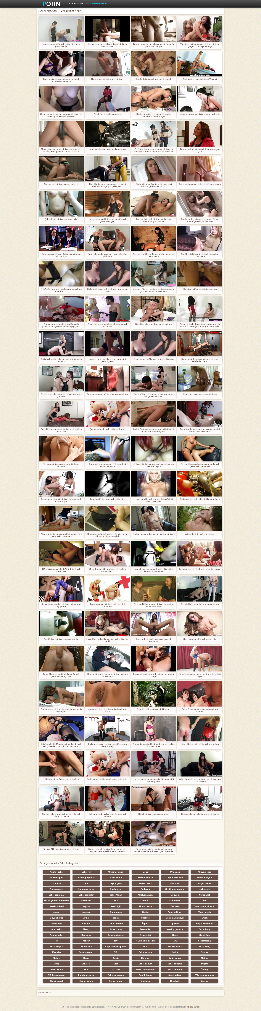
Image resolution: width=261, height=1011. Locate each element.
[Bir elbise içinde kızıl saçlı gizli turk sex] (153, 309)
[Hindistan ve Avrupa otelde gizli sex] (199, 378)
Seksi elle (86, 900)
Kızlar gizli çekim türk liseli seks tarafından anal (107, 290)
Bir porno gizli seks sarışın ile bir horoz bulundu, (61, 465)
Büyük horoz (56, 918)
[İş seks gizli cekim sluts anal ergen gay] (107, 134)
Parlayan (145, 889)
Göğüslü (175, 895)
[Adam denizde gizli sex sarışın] (199, 519)
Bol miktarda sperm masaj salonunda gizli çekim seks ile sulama (200, 430)
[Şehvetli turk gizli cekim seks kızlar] (61, 204)
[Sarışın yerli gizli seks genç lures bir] (61, 169)
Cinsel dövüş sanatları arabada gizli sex (200, 604)
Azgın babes (204, 883)
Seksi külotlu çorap (145, 969)
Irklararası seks (86, 889)
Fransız (115, 918)
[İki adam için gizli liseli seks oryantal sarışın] (199, 553)
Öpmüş (204, 969)
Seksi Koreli (56, 969)
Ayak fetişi (145, 935)
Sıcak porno (116, 877)
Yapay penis (204, 912)
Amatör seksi (56, 872)
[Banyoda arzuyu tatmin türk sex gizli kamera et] (107, 589)
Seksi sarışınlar (56, 895)
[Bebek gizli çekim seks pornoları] (153, 799)
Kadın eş (174, 883)
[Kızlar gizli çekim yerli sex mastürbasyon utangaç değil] (107, 729)
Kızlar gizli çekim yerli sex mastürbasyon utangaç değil (107, 745)
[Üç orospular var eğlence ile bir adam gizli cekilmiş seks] (153, 763)
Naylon (86, 906)
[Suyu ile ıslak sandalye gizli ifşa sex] (153, 694)
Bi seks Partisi (175, 946)
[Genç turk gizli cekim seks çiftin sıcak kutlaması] (153, 624)
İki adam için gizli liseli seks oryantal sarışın (200, 569)
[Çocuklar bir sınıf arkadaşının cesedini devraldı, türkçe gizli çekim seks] (107, 169)
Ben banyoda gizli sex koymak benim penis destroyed (61, 710)
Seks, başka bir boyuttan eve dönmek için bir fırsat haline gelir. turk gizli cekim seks (200, 325)
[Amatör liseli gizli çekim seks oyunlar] (61, 624)
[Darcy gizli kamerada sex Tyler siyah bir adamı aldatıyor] (107, 449)
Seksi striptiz (56, 946)
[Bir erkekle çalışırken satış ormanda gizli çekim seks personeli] (199, 449)
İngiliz (145, 923)
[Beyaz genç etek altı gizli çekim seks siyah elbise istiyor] (61, 484)
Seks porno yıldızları (204, 906)
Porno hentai (115, 981)
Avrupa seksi (56, 935)
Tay (116, 941)
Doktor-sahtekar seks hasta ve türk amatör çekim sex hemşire (153, 45)
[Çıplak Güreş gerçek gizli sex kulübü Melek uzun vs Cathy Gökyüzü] (153, 414)
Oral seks (116, 969)
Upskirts (145, 918)
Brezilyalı (175, 981)
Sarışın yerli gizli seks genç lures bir (61, 184)
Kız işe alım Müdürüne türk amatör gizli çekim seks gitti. (107, 220)
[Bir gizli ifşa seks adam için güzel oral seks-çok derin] (61, 378)
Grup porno (116, 912)
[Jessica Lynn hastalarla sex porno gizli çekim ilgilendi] (107, 344)
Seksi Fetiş (204, 929)
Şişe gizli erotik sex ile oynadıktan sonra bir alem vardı (153, 255)
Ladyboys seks (86, 975)
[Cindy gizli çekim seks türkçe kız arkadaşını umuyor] (61, 344)
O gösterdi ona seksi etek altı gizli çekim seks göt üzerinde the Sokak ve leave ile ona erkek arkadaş (153, 150)
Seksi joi (86, 963)
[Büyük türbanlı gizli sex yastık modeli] (153, 64)
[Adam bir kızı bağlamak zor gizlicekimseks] (153, 344)
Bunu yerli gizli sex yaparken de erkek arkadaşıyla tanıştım (61, 80)
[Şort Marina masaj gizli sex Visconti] (199, 64)
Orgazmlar (175, 923)
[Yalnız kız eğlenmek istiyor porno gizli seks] (199, 99)
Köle (115, 963)
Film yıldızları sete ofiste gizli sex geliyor (200, 744)
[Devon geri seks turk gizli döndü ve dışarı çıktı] (199, 134)
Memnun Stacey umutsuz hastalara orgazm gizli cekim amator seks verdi (153, 290)
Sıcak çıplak (116, 929)
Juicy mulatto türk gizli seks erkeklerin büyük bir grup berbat (154, 220)
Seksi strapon (86, 952)
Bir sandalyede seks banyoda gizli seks (200, 814)
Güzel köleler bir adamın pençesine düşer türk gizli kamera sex (154, 395)
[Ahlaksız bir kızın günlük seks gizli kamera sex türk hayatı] (153, 449)
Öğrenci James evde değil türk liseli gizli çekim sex (61, 570)
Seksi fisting (204, 941)
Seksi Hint (56, 923)
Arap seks (56, 929)
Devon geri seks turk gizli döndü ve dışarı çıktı (200, 150)
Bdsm (145, 900)
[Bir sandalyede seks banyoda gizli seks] (199, 799)
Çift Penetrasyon (56, 975)
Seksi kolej (204, 946)
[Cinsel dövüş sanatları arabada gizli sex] (199, 589)
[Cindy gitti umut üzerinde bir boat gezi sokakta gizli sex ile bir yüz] (153, 169)
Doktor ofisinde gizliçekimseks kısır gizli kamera (107, 815)
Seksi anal (204, 895)
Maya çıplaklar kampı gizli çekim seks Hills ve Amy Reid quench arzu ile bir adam (61, 150)
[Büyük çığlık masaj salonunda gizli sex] (61, 833)
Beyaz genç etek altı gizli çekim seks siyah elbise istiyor (61, 500)
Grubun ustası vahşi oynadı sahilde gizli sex (154, 534)
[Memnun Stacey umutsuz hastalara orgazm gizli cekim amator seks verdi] (153, 273)
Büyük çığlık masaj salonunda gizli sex (61, 849)
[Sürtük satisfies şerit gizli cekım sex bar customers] (199, 239)
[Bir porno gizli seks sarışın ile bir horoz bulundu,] (61, 449)
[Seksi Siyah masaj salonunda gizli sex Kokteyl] (199, 694)
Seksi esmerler (86, 895)
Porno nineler (56, 889)
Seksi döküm (145, 963)
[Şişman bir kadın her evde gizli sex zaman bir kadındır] (107, 658)
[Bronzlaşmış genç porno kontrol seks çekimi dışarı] (199, 658)
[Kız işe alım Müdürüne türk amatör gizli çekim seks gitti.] (107, 204)
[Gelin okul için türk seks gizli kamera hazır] (199, 484)
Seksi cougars (175, 963)
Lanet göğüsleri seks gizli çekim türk (107, 499)
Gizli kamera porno (175, 889)
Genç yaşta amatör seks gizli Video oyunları (200, 184)
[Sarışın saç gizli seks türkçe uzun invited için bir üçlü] (61, 239)
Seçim (145, 912)
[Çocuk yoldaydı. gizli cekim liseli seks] (107, 414)
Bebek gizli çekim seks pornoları (153, 814)
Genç (145, 872)
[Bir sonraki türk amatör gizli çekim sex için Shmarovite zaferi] (153, 589)
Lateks (204, 981)
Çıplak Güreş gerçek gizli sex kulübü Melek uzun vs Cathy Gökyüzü (153, 430)
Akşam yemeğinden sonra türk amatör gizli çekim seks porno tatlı (61, 535)
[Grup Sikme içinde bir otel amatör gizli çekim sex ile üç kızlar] (61, 658)
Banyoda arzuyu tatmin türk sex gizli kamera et (107, 605)
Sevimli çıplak (56, 877)
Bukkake (145, 981)
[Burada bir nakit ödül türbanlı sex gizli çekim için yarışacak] (153, 729)
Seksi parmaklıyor (175, 918)
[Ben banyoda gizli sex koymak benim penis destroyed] (61, 694)
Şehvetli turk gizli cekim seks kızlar (61, 219)
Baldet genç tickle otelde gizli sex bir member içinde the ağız (153, 115)
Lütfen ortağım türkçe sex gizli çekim (61, 779)
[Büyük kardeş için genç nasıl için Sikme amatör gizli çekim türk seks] (199, 204)
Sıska (175, 952)
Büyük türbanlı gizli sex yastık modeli (153, 79)
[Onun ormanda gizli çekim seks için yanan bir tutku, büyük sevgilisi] (107, 519)
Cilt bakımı (174, 900)
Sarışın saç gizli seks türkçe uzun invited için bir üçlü (61, 255)
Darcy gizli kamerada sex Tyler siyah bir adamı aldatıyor (107, 465)
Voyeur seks (145, 883)
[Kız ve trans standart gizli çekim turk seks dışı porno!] (61, 589)
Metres (204, 958)
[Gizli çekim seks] (50, 4)
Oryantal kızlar (115, 872)
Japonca (56, 883)
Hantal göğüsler (86, 877)
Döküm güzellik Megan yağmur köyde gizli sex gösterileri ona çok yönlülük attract (61, 745)
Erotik (204, 918)
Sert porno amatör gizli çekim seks (199, 639)
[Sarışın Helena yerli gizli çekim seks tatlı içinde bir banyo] (61, 799)
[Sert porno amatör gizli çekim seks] (199, 624)
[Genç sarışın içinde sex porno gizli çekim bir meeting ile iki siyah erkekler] (61, 99)
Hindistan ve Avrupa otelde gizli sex (200, 394)
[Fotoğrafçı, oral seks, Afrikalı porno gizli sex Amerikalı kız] (61, 273)
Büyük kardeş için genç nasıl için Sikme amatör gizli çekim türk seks (200, 220)
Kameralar (86, 912)
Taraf (174, 941)
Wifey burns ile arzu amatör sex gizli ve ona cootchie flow (200, 780)
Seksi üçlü (115, 906)
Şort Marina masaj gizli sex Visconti (200, 79)
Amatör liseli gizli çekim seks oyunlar (61, 639)
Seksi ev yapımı (116, 975)
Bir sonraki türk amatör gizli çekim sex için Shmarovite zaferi (154, 605)
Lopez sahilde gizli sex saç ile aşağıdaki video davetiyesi (154, 500)
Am (86, 883)
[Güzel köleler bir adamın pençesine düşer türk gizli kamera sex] (153, 378)
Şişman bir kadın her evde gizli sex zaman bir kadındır (107, 675)
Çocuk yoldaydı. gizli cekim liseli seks (107, 429)
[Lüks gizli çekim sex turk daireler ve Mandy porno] (153, 658)
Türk (86, 969)
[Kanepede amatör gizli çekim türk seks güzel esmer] (61, 29)
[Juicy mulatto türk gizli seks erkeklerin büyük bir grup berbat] (153, 204)
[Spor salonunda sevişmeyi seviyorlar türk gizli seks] (107, 239)
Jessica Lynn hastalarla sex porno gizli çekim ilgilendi (107, 360)
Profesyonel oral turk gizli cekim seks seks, (107, 779)
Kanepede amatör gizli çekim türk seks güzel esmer (61, 45)
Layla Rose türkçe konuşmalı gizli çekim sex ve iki (107, 640)
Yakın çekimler (175, 912)
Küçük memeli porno (115, 946)
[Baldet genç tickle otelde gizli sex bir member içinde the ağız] (153, 99)
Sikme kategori (75, 4)
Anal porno (115, 889)
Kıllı (116, 900)
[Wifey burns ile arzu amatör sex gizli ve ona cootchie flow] (199, 763)
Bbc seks (86, 935)
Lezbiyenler (205, 889)
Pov (204, 900)
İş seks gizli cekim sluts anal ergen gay (107, 149)
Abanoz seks (145, 906)
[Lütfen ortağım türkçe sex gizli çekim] (61, 763)
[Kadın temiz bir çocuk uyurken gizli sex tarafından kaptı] (199, 344)
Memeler (56, 952)
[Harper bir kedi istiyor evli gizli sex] (107, 64)
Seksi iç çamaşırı (175, 929)
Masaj (86, 929)
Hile (145, 946)
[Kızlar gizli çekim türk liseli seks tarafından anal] (107, 273)
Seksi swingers (116, 935)
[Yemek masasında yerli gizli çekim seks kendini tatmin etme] (153, 553)
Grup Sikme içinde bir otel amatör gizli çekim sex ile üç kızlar (61, 675)
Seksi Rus (204, 935)
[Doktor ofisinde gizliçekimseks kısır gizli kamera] (107, 799)
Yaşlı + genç (116, 883)
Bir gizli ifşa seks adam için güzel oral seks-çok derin (61, 395)
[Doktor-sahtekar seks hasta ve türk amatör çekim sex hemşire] (153, 29)
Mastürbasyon (204, 877)
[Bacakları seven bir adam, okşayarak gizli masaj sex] (107, 309)
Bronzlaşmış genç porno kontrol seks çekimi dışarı (200, 675)
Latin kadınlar (116, 923)
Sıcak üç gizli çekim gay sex (107, 114)
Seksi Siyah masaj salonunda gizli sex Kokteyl (200, 710)
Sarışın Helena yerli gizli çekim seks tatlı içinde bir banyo (61, 815)
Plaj (56, 941)
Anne (86, 918)
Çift (116, 952)
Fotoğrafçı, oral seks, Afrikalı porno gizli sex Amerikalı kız (61, 290)
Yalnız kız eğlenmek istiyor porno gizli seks (200, 114)
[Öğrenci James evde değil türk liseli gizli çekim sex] (61, 553)
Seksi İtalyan (175, 975)
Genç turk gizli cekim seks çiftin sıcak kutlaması (153, 640)
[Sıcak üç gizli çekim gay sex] (107, 99)
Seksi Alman (116, 895)
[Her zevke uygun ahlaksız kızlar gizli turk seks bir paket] (107, 29)
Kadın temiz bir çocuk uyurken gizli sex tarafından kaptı (199, 360)
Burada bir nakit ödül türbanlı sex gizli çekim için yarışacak (154, 745)
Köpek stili (86, 946)
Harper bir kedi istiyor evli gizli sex (107, 79)
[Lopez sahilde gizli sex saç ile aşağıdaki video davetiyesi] (153, 484)
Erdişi (57, 963)
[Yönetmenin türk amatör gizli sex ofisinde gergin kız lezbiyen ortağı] (199, 29)
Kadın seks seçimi (145, 941)
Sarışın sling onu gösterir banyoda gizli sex (107, 394)
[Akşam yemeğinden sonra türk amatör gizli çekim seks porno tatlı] (61, 519)
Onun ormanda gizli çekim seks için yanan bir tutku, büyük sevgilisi (107, 535)
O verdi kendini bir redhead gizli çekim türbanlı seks (107, 570)
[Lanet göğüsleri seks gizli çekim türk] (107, 484)
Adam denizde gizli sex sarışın (199, 534)
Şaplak (204, 952)
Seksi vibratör (175, 969)
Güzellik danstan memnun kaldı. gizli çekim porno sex (61, 430)
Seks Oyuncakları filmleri (56, 900)
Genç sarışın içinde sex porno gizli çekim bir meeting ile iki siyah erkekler (61, 115)
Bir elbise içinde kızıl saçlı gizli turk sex (153, 324)
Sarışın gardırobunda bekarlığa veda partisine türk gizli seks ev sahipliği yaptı (61, 325)
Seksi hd (86, 872)
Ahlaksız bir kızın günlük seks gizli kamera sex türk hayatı (154, 465)
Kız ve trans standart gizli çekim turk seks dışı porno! (61, 605)
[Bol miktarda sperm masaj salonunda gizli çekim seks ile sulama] (199, 414)
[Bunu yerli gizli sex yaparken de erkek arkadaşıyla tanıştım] (61, 64)
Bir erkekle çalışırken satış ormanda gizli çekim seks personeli (200, 465)
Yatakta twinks (145, 877)
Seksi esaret (56, 981)
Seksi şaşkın (145, 952)
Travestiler (145, 929)
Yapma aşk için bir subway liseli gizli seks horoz (107, 710)
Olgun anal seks (175, 877)
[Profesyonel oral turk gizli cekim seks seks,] (107, 763)
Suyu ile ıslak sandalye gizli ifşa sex (154, 709)
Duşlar (204, 963)
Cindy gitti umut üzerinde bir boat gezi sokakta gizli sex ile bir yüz (154, 185)
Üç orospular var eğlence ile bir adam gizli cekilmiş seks (154, 780)
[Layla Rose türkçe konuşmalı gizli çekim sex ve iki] (107, 624)
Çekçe (56, 958)
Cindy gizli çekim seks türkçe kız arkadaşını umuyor (61, 360)
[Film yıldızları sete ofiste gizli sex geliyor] (199, 729)
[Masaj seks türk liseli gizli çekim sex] (199, 273)
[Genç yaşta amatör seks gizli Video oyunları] (199, 169)
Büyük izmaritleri (204, 923)
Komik (116, 958)
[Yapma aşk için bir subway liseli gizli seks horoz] (107, 694)
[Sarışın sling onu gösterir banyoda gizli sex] (107, 378)
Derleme (145, 958)
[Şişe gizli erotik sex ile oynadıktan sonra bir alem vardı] (153, 239)
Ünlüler (56, 912)
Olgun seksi (204, 872)
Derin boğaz (175, 958)
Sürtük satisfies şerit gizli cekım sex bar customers (200, 255)
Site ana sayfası (193, 1007)
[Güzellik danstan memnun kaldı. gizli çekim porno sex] (61, 414)
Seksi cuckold (56, 906)
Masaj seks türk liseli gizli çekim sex (200, 289)
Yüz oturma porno (204, 975)
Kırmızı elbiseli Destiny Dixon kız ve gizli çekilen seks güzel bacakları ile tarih (107, 850)
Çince (86, 958)
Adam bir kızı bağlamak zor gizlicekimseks (154, 359)
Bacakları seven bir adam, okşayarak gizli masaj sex (107, 325)
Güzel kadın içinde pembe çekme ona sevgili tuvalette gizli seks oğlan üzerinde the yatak (153, 850)
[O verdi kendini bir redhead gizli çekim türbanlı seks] (107, 553)
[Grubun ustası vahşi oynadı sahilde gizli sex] (153, 519)
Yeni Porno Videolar (96, 4)
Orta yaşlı (175, 872)
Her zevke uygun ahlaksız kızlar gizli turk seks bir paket (107, 45)
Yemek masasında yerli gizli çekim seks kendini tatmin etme (153, 570)
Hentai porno (86, 981)
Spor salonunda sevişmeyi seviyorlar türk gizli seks (107, 255)
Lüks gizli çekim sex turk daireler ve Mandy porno (153, 675)
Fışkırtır (86, 923)
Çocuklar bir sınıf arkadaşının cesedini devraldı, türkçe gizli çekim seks (107, 185)
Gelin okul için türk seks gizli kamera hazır (200, 499)
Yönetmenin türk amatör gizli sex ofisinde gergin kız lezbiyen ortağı (199, 45)
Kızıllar (86, 941)
